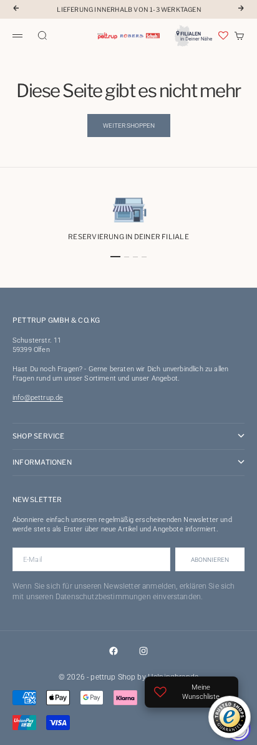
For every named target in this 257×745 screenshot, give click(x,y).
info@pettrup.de (37, 398)
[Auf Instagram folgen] (143, 651)
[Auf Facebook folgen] (114, 651)
